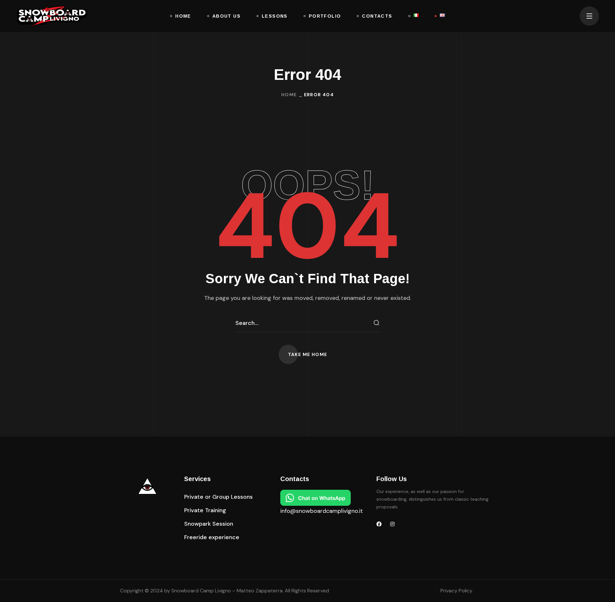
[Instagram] (392, 524)
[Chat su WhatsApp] (315, 495)
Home (289, 95)
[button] (308, 354)
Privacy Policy (456, 590)
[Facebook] (379, 524)
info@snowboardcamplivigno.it (321, 511)
